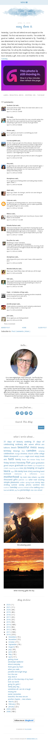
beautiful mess (17, 95)
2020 (8, 610)
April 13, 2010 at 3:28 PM (14, 251)
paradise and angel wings (17, 672)
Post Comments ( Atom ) (21, 331)
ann (42, 444)
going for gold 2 (14, 684)
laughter (41, 468)
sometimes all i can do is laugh (19, 689)
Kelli (8, 279)
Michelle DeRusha (12, 269)
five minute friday (33, 459)
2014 (8, 625)
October (11, 642)
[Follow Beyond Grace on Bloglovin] (24, 722)
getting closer (13, 659)
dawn (9, 190)
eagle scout (29, 456)
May (10, 654)
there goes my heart (15, 667)
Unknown (10, 200)
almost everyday (14, 664)
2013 (8, 627)
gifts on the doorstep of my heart (20, 679)
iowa (21, 468)
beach (13, 447)
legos (12, 471)
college (41, 454)
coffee (36, 454)
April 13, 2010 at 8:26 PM (14, 273)
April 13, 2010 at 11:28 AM (15, 235)
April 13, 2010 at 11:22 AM (15, 220)
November (12, 639)
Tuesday (4, 59)
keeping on (30, 95)
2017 (8, 617)
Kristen (9, 130)
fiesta (24, 459)
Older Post (42, 328)
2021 (8, 607)
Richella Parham (12, 225)
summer (14, 485)
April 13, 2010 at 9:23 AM (14, 135)
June (10, 652)
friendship (20, 462)
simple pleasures (11, 482)
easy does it (12, 677)
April (10, 657)
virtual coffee (29, 487)
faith (11, 459)
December (12, 637)
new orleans (32, 477)
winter (11, 490)
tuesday (41, 95)
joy (25, 468)
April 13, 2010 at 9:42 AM (14, 184)
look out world (13, 682)
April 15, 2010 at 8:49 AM (14, 310)
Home (24, 328)
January (11, 707)
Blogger (28, 729)
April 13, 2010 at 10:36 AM (15, 195)
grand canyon (9, 465)
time (42, 485)
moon (42, 474)
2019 (8, 612)
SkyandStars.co (31, 739)
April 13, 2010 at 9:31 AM (14, 158)
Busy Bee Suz (11, 240)
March (11, 702)
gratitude (19, 465)
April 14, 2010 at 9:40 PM (14, 298)
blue (23, 451)
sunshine (36, 485)
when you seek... (14, 669)
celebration (9, 453)
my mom (23, 477)
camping (41, 451)
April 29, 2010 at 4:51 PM (14, 320)
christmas (23, 454)
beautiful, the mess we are (18, 697)
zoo (32, 490)
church (30, 454)
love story (28, 471)
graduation (40, 463)
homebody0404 (12, 140)
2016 (8, 620)
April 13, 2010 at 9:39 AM (14, 173)
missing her (12, 692)
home (30, 465)
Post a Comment (9, 324)
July (10, 649)
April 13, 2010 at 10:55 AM (15, 208)
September (12, 644)
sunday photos (25, 485)
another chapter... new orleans (19, 699)
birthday (7, 451)
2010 (8, 635)
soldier (22, 482)
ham (25, 465)
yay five (17, 490)
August (11, 647)
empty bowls (39, 456)
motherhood (11, 476)
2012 (8, 629)
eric (5, 459)
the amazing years (24, 545)
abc (25, 444)
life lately (19, 471)
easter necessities (14, 694)
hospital (39, 465)
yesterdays (25, 490)
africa (37, 444)
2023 (8, 605)
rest (26, 480)
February (12, 704)
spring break (29, 482)
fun (28, 462)
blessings (16, 451)
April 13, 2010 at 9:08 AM (14, 125)
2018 (8, 615)
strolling (7, 485)
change (17, 454)
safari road (33, 480)
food (42, 459)
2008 (8, 712)
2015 (8, 622)
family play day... (14, 687)
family (18, 459)
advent (31, 444)
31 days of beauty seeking (17, 441)
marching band (38, 471)
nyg (39, 477)
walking (37, 487)
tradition (6, 487)
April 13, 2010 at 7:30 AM (14, 111)
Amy (8, 163)
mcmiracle (7, 474)
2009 (8, 709)
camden (31, 450)
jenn (8, 316)
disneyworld (13, 456)
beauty (41, 447)
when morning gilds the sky (24, 591)
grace (33, 463)
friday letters (10, 462)
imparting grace (14, 468)
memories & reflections (26, 474)
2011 (8, 632)
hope (34, 465)
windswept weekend (15, 662)
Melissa (9, 214)
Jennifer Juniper (12, 304)
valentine (21, 487)
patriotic (21, 480)
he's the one (12, 674)
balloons (7, 448)
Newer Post (5, 328)
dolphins (22, 456)
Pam (8, 117)
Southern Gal (11, 105)
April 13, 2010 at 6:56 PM (14, 263)
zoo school (38, 490)
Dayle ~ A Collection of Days (16, 292)
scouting (41, 480)
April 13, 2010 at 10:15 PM (15, 286)
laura (7, 471)
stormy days (39, 482)
